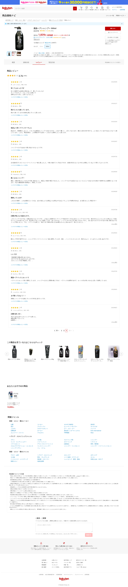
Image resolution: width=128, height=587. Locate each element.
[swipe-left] (6, 353)
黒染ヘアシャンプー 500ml (56, 20)
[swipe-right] (121, 353)
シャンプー (44, 20)
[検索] (75, 8)
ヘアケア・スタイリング (33, 20)
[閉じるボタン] (122, 23)
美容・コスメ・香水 (20, 20)
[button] (87, 8)
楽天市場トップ (9, 20)
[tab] (13, 62)
